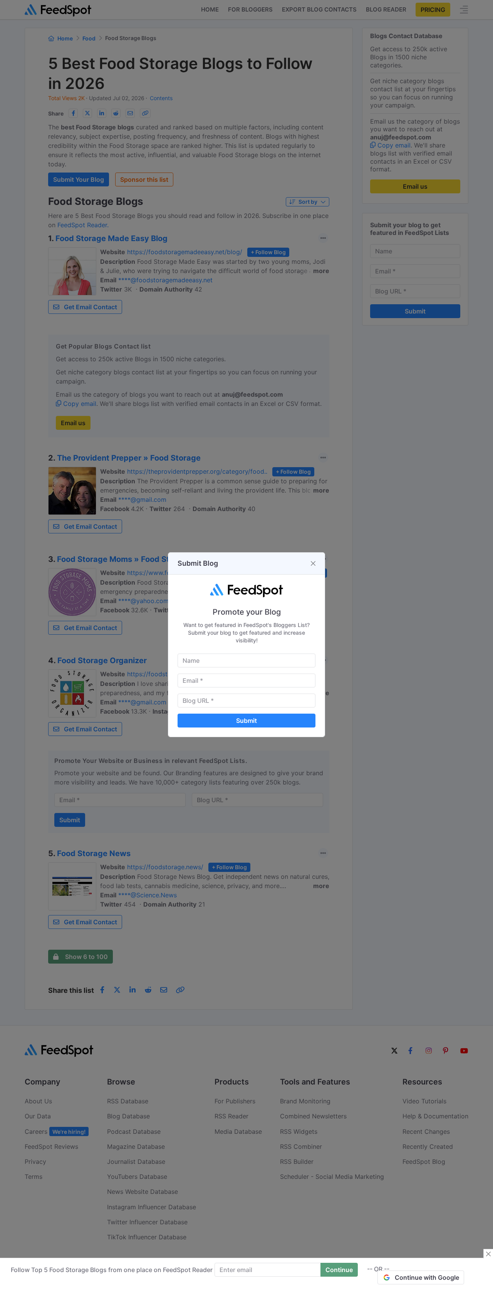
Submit (246, 720)
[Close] (313, 563)
